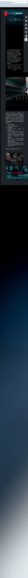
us (15, 53)
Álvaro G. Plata (14, 174)
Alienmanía (14, 176)
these (8, 62)
